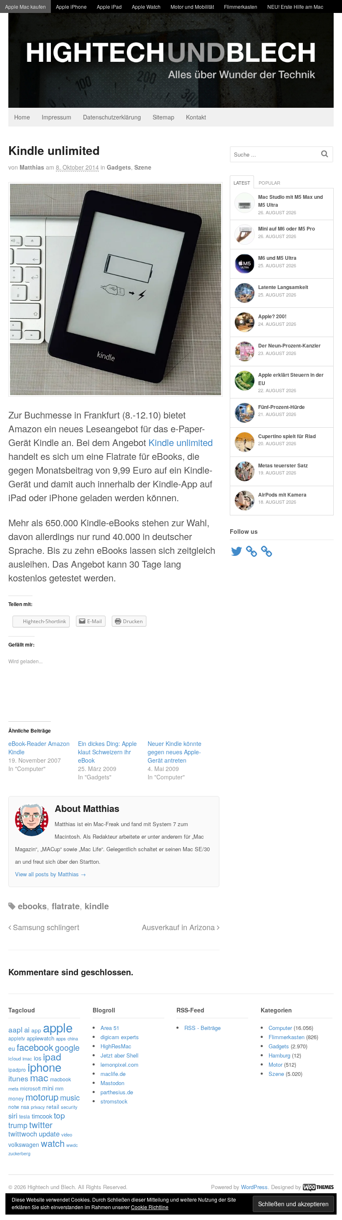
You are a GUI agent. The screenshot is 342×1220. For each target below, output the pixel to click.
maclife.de (113, 1074)
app (36, 1030)
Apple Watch (146, 6)
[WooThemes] (318, 1187)
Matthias (32, 167)
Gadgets (119, 167)
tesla (24, 1116)
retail (52, 1106)
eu (11, 1048)
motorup (41, 1096)
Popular (269, 182)
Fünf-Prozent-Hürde (281, 407)
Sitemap (163, 117)
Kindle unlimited (180, 442)
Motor (275, 1064)
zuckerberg (19, 1153)
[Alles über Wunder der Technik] (171, 101)
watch (53, 1142)
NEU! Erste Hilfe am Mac (295, 6)
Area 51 (110, 1028)
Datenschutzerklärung (112, 117)
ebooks (32, 906)
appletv (16, 1038)
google (67, 1047)
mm (59, 1088)
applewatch (40, 1038)
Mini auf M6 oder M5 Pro (286, 228)
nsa (25, 1107)
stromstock (114, 1101)
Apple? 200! (272, 316)
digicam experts (120, 1037)
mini (47, 1087)
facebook (35, 1046)
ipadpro (17, 1069)
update (49, 1134)
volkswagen (23, 1144)
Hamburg (279, 1055)
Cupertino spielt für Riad (287, 436)
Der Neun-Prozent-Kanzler (289, 345)
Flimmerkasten (240, 6)
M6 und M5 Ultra (277, 257)
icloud (14, 1058)
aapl (15, 1029)
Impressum (56, 117)
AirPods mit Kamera (282, 494)
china (73, 1038)
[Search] (324, 153)
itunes (18, 1078)
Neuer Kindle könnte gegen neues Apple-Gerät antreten (174, 751)
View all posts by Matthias (50, 874)
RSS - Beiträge (202, 1028)
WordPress (254, 1187)
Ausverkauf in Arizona (179, 926)
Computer (280, 1028)
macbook (60, 1079)
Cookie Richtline (149, 1206)
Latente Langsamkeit (283, 287)
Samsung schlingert (45, 926)
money (16, 1098)
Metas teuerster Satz (283, 465)
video (66, 1134)
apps (61, 1038)
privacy (38, 1106)
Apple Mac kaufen (25, 6)
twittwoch (22, 1134)
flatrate (66, 906)
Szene (142, 167)
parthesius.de (117, 1092)
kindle (97, 906)
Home (22, 117)
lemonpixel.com (119, 1064)
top (59, 1115)
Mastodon (112, 1083)
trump (18, 1125)
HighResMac (116, 1046)
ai (27, 1030)
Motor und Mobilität (192, 6)
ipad (52, 1056)
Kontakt (196, 117)
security (69, 1106)
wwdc (72, 1145)
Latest (242, 182)
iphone (44, 1066)
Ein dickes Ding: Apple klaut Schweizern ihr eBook (107, 751)
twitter (41, 1125)
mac (39, 1077)
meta (13, 1088)
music (70, 1097)
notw (13, 1106)
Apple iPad (109, 6)
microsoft (30, 1088)
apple (58, 1027)
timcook (42, 1115)
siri (13, 1116)
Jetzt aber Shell (119, 1055)
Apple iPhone (71, 6)
